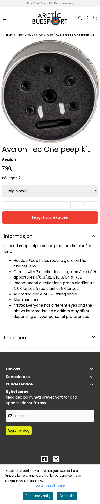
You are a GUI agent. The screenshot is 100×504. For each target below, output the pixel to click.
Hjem (10, 35)
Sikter (40, 35)
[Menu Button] (4, 18)
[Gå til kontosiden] (87, 18)
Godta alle (67, 496)
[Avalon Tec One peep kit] (50, 91)
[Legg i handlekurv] (50, 217)
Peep (49, 35)
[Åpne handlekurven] (95, 18)
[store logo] (50, 18)
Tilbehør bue (25, 35)
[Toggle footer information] (92, 369)
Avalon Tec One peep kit (75, 35)
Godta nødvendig (38, 496)
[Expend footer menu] (92, 384)
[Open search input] (80, 18)
